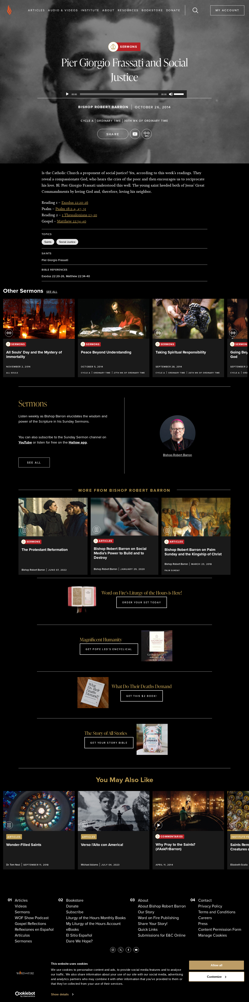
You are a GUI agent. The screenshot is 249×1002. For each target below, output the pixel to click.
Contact (205, 900)
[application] (124, 94)
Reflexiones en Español (34, 929)
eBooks (72, 929)
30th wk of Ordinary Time (146, 121)
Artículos (22, 935)
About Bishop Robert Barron (162, 906)
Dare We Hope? (79, 941)
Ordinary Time (109, 121)
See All (51, 291)
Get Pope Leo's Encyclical (109, 649)
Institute (90, 10)
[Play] (67, 94)
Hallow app (78, 442)
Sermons (128, 46)
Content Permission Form (219, 929)
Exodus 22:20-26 (74, 202)
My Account (227, 10)
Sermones (23, 941)
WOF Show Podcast (32, 918)
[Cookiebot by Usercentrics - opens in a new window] (25, 994)
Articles (36, 10)
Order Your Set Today (141, 602)
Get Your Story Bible (108, 742)
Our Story (146, 912)
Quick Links (148, 929)
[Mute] (171, 94)
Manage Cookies (212, 935)
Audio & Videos (63, 10)
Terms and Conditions (216, 912)
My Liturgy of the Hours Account (93, 923)
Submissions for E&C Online (162, 935)
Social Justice (67, 242)
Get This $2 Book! (141, 696)
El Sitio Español (79, 935)
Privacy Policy (210, 906)
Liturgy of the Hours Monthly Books (96, 918)
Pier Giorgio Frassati (55, 260)
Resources (128, 10)
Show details (60, 994)
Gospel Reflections (30, 923)
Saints (48, 242)
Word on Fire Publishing (158, 918)
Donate (173, 10)
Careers (205, 918)
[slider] (179, 93)
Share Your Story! (152, 923)
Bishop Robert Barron (103, 106)
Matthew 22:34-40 (71, 221)
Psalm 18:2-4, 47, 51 (70, 208)
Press (203, 923)
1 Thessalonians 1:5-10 (79, 215)
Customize (214, 976)
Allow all (216, 965)
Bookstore (152, 10)
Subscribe (74, 912)
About (108, 10)
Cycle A (87, 121)
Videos (21, 906)
